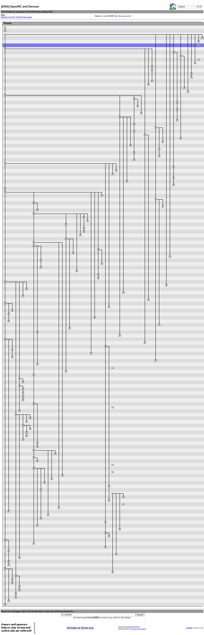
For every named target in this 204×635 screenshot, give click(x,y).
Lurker (189, 628)
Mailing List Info (8, 17)
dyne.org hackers (139, 629)
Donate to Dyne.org (80, 627)
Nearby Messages (24, 17)
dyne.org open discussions (128, 627)
